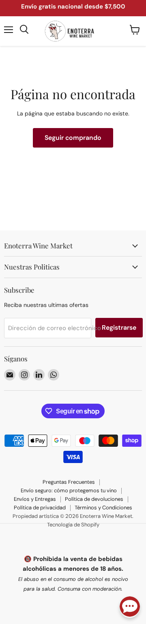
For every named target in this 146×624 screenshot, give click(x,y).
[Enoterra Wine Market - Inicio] (73, 31)
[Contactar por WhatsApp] (130, 607)
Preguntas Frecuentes (69, 481)
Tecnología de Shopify (73, 524)
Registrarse (119, 327)
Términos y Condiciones (103, 507)
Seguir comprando (73, 137)
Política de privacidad (40, 507)
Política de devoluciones (94, 499)
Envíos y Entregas (35, 499)
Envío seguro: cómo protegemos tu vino (69, 490)
